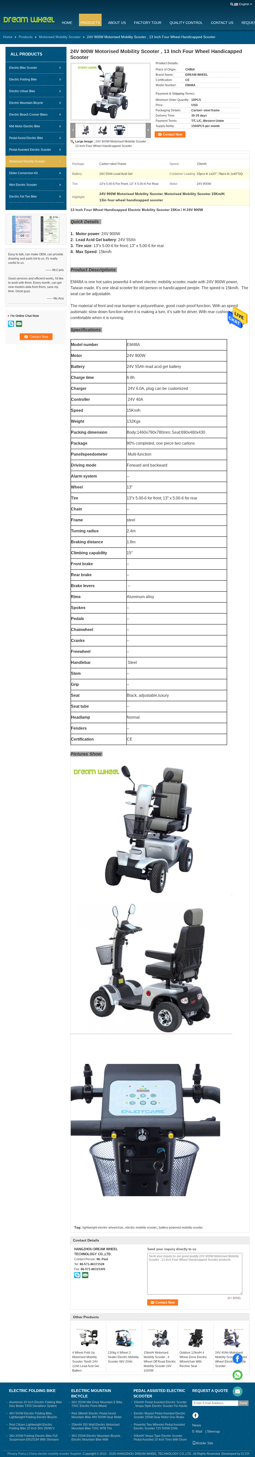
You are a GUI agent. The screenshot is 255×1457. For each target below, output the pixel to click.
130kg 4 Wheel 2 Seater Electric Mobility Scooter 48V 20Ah (123, 1357)
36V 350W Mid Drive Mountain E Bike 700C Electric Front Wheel (96, 1404)
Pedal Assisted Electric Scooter (30, 149)
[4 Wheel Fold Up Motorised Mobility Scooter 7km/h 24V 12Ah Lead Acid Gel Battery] (88, 1337)
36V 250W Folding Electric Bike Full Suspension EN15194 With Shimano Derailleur (34, 1439)
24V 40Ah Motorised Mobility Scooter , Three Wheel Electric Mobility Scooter (231, 1359)
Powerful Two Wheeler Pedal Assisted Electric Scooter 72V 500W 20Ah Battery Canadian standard (159, 1428)
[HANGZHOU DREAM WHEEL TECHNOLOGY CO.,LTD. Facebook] (195, 1416)
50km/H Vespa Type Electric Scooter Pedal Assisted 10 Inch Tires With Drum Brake (160, 1439)
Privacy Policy (16, 1454)
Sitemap (213, 1431)
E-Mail (197, 1431)
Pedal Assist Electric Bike (26, 138)
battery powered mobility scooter (181, 1227)
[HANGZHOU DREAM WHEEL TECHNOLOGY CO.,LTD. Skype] (77, 1275)
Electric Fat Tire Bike (23, 196)
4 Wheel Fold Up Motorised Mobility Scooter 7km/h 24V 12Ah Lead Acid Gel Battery (85, 1361)
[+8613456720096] (237, 1375)
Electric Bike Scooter (23, 67)
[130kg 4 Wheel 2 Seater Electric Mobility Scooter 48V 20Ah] (124, 1337)
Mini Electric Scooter (23, 185)
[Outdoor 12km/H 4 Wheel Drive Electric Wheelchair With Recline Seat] (195, 1337)
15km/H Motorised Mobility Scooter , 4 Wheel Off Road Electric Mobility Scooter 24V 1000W (160, 1361)
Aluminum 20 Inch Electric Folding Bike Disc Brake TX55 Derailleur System (35, 1404)
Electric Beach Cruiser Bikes (28, 114)
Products (90, 23)
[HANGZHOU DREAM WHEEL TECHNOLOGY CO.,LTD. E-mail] (85, 1275)
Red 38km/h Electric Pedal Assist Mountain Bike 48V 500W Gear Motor (96, 1415)
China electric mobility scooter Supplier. (56, 1454)
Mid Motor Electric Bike (24, 126)
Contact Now (172, 134)
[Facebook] (237, 1358)
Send (243, 1403)
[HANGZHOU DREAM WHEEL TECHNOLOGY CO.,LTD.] (232, 4)
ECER (245, 1454)
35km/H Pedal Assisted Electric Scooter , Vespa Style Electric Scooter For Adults (160, 1404)
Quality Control (186, 23)
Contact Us (222, 23)
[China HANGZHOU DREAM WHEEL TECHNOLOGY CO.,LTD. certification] (22, 229)
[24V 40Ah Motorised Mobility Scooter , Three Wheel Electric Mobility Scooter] (231, 1337)
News (196, 1425)
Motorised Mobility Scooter (60, 37)
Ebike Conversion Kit (23, 173)
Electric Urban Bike (22, 91)
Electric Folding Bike (23, 79)
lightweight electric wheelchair (102, 1227)
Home (67, 23)
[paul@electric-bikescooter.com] (237, 1391)
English (244, 4)
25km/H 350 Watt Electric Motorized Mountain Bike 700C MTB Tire (95, 1426)
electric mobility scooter (141, 1227)
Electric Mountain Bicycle (26, 103)
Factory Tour (147, 23)
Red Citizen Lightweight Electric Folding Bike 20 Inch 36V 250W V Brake (32, 1428)
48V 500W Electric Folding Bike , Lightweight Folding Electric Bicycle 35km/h (33, 1417)
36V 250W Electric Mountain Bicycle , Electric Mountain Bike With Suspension (96, 1439)
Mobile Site (204, 1443)
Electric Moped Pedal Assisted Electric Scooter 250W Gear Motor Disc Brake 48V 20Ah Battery (159, 1417)
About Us (117, 23)
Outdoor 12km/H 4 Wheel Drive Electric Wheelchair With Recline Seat (193, 1359)
